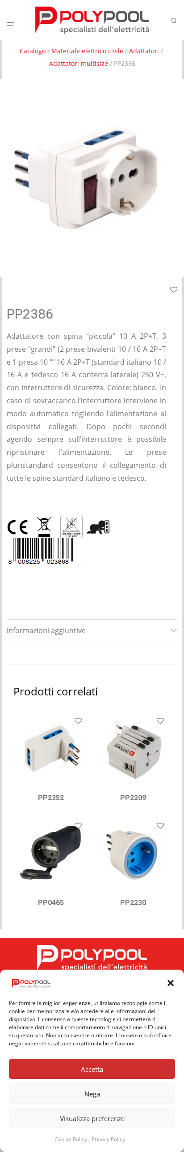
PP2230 (133, 902)
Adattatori (144, 51)
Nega (92, 1093)
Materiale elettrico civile (87, 51)
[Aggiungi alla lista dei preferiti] (78, 721)
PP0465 (51, 902)
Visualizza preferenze (92, 1118)
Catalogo (33, 51)
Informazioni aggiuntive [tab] (46, 630)
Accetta (92, 1069)
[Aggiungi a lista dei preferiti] (173, 290)
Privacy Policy (108, 1139)
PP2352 (51, 798)
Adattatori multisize (78, 63)
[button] (170, 983)
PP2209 (133, 798)
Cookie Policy (70, 1139)
